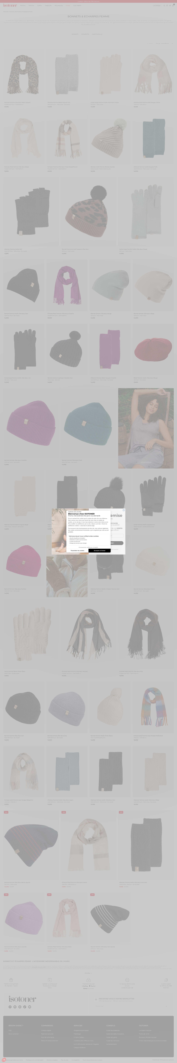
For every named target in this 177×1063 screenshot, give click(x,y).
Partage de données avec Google (78, 543)
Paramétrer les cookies (77, 550)
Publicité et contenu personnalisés (78, 539)
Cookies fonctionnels (75, 541)
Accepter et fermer (99, 550)
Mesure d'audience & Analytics (77, 538)
